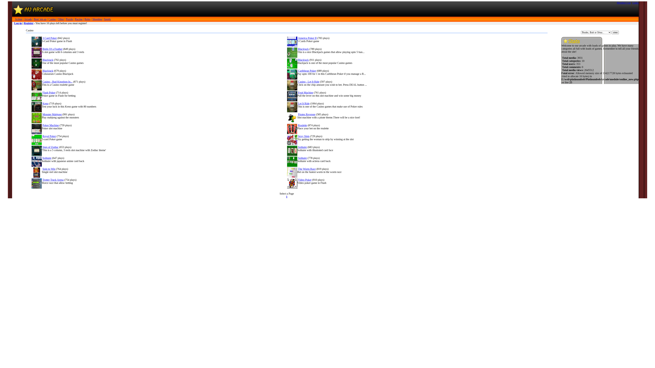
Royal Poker (49, 136)
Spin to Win (48, 168)
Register (28, 23)
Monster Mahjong (52, 114)
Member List (624, 2)
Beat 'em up (40, 19)
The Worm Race (307, 168)
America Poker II (307, 38)
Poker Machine (50, 125)
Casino (52, 19)
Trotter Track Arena (53, 179)
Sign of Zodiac (50, 147)
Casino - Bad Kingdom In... (57, 81)
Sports (107, 19)
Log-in (18, 23)
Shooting (97, 19)
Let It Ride (304, 103)
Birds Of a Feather (52, 49)
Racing (79, 19)
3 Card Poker (49, 38)
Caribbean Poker (307, 70)
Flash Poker (48, 92)
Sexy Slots (303, 136)
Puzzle (69, 19)
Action (18, 19)
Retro (87, 19)
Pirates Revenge (306, 114)
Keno (45, 103)
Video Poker (304, 179)
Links (635, 2)
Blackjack (303, 49)
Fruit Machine (305, 92)
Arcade (28, 19)
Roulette (302, 125)
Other (61, 19)
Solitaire (302, 147)
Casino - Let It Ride (308, 81)
